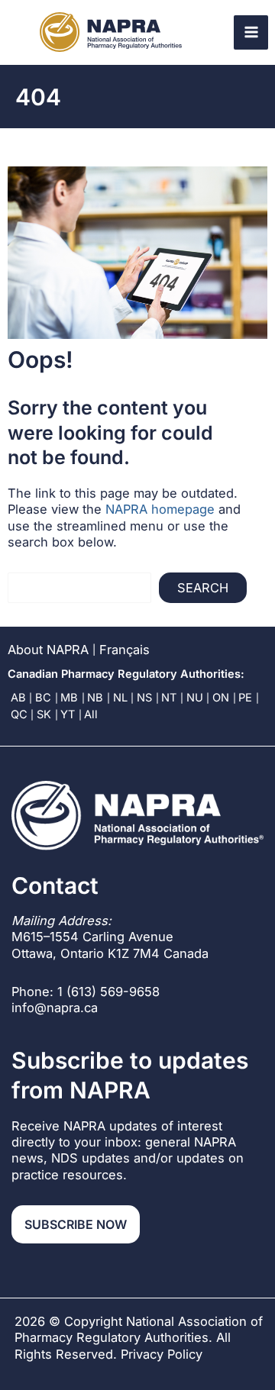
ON (220, 698)
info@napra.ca (54, 1007)
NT (168, 698)
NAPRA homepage (160, 509)
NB (95, 698)
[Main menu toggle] (251, 32)
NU (194, 698)
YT (67, 714)
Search (202, 587)
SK (44, 714)
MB (69, 698)
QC (19, 714)
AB (18, 698)
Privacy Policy (161, 1354)
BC (43, 698)
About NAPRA (48, 649)
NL (120, 698)
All (91, 714)
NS (144, 698)
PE (245, 698)
